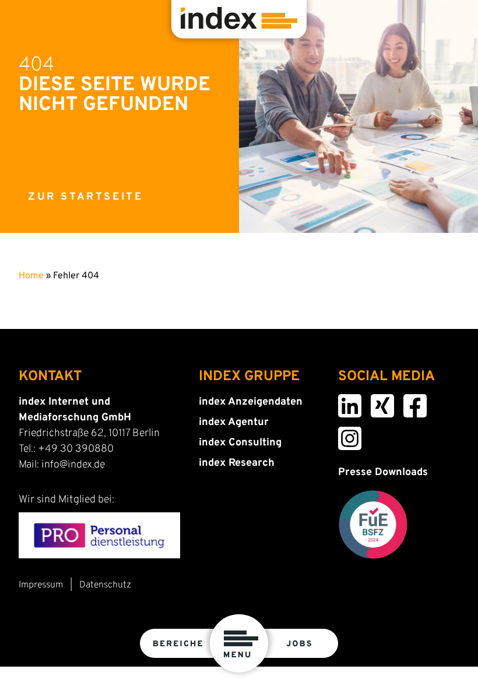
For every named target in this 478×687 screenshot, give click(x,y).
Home (31, 276)
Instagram (342, 434)
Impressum (41, 585)
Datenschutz (105, 585)
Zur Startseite (85, 197)
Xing (373, 402)
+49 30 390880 (76, 449)
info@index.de (73, 465)
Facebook (407, 402)
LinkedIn (342, 402)
